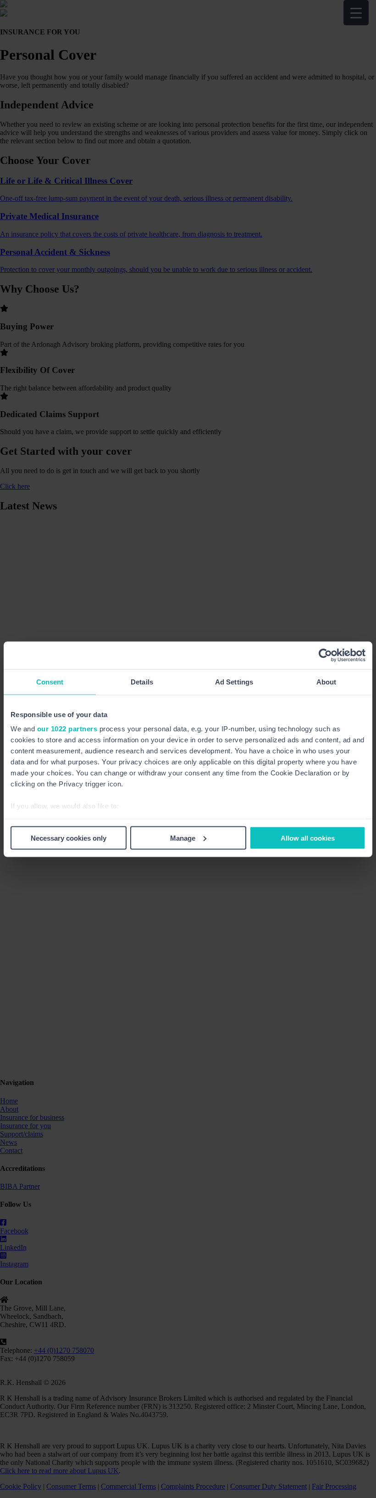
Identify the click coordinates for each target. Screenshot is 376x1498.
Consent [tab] (50, 681)
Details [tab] (142, 681)
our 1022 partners (67, 729)
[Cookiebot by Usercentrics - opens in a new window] (325, 655)
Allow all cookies (308, 838)
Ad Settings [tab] (234, 681)
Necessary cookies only (68, 838)
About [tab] (326, 681)
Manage (182, 838)
